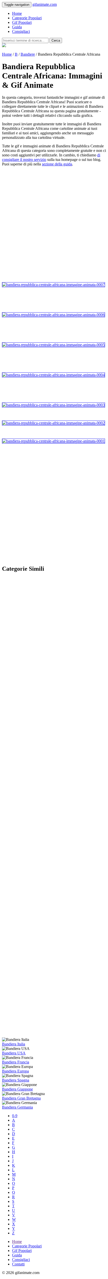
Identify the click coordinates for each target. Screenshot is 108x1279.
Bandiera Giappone (17, 1089)
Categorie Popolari (27, 18)
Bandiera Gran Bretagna (21, 1098)
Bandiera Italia (13, 1044)
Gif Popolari (22, 22)
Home (17, 13)
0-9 (14, 1116)
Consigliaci (21, 31)
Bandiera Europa (15, 1071)
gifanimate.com (44, 4)
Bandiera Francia (15, 1062)
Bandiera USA (14, 1053)
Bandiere (28, 54)
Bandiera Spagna (15, 1080)
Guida (17, 27)
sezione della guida (57, 164)
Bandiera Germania (17, 1107)
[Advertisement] (54, 224)
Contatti (18, 1264)
